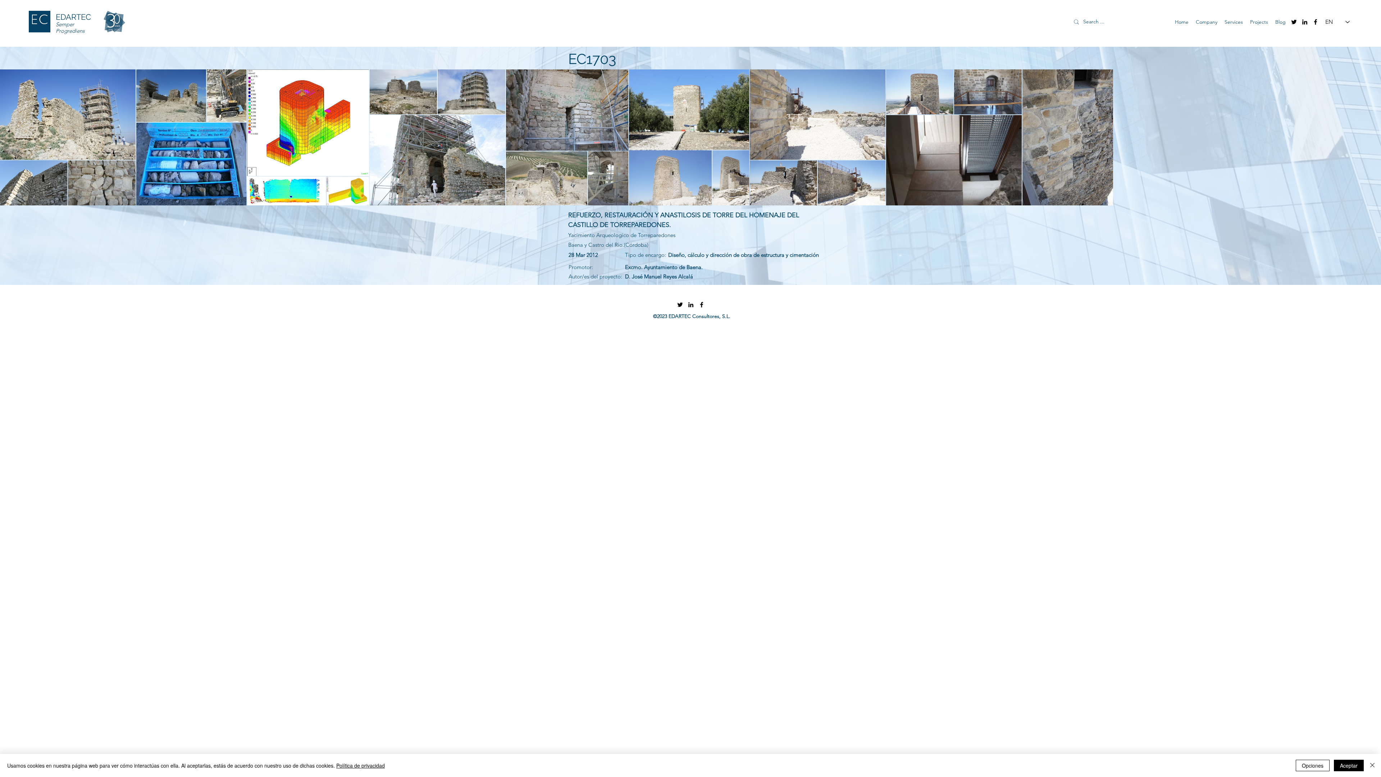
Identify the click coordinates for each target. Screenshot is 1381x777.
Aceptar (1349, 765)
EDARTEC (73, 17)
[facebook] (1315, 22)
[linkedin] (1304, 22)
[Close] (1372, 765)
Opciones (1312, 765)
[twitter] (1294, 22)
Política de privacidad (360, 765)
